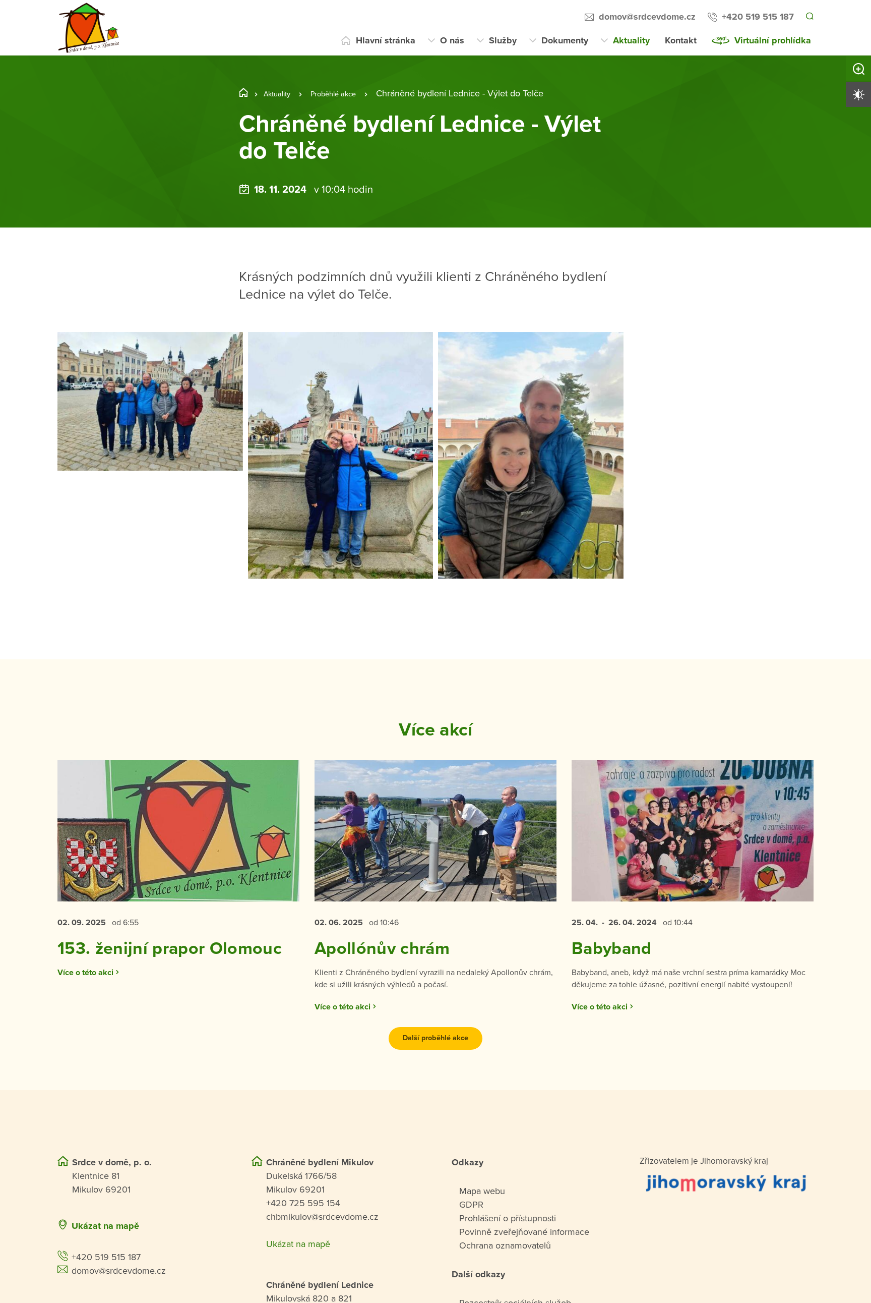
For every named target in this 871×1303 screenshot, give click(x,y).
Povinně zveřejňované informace (524, 1265)
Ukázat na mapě (105, 1259)
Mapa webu (482, 1224)
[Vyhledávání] (809, 17)
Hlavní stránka (385, 40)
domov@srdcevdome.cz (645, 16)
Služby (503, 40)
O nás (452, 40)
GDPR (471, 1237)
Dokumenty (564, 40)
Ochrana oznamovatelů (505, 1278)
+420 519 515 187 (756, 16)
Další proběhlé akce (435, 1071)
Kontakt (681, 40)
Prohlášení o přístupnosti (507, 1251)
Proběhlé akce (346, 93)
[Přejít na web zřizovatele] (727, 1216)
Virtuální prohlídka (772, 40)
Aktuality (631, 40)
